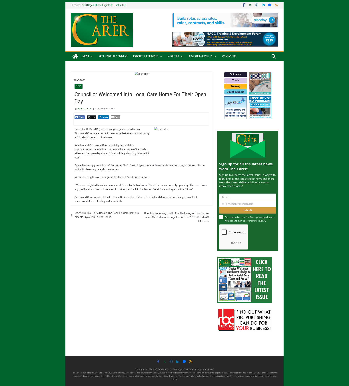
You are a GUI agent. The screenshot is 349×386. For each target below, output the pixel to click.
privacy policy (263, 217)
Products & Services (145, 56)
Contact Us (229, 56)
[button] (91, 56)
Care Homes (101, 108)
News (86, 56)
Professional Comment (113, 56)
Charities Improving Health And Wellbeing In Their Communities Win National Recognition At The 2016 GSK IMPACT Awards (176, 217)
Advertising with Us (200, 56)
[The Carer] (75, 56)
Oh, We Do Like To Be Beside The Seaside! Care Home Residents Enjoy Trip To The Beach (107, 215)
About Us (173, 56)
